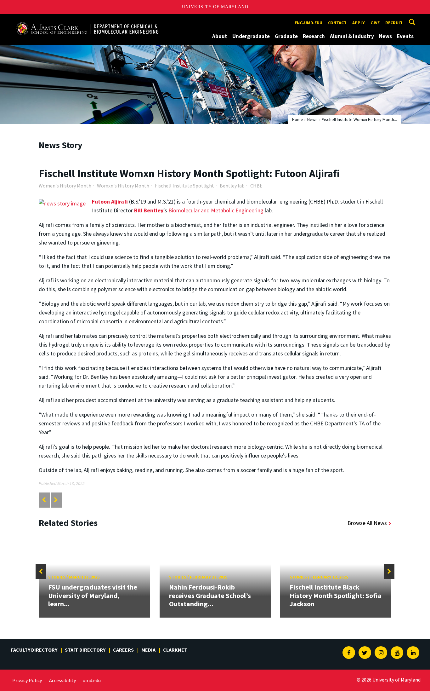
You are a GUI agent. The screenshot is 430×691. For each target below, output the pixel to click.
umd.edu (92, 680)
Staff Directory (85, 650)
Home (297, 119)
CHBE (256, 185)
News (385, 36)
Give (375, 23)
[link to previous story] (44, 500)
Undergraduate (251, 36)
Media (148, 650)
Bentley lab (232, 185)
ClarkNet (175, 650)
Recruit (394, 23)
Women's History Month (65, 185)
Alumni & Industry (352, 36)
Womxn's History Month (123, 185)
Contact (337, 23)
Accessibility (62, 680)
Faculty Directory (34, 650)
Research (314, 36)
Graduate (286, 36)
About (219, 36)
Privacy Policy (27, 680)
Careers (123, 650)
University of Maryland (215, 6)
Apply (358, 23)
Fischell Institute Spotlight (184, 185)
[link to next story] (56, 500)
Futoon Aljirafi (110, 201)
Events (405, 36)
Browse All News (367, 523)
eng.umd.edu (308, 23)
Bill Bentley (148, 210)
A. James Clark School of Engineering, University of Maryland (87, 19)
